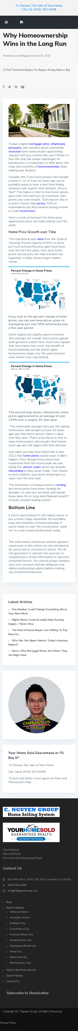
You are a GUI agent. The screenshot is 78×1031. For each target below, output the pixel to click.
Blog (9, 902)
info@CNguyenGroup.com (22, 891)
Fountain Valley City (21, 934)
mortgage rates (39, 144)
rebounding (16, 471)
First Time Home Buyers (19, 70)
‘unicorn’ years (32, 467)
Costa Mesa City (19, 929)
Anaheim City (17, 923)
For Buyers (40, 70)
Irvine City (15, 951)
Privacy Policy (8, 1023)
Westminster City (20, 963)
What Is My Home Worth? (21, 970)
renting (61, 485)
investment (27, 211)
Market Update (15, 907)
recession (15, 151)
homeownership (48, 167)
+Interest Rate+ (19, 912)
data (40, 239)
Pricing (51, 70)
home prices (31, 456)
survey (41, 203)
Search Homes (14, 975)
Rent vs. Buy (63, 70)
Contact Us (13, 981)
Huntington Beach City (23, 946)
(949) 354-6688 (17, 885)
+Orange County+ (20, 917)
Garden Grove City (20, 940)
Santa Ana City (18, 957)
